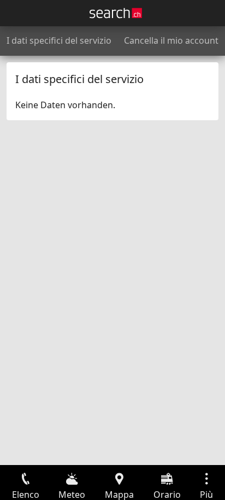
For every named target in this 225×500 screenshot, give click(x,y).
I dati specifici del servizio (59, 40)
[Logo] (116, 13)
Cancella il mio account (171, 40)
